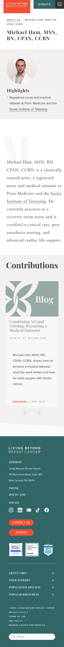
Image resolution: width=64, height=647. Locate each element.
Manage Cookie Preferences (27, 625)
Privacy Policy (18, 612)
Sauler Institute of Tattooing (28, 109)
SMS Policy (16, 621)
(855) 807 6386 (17, 495)
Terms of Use (17, 616)
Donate (44, 4)
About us (13, 19)
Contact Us (21, 522)
